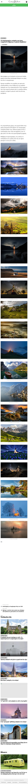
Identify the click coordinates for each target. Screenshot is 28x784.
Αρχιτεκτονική (4, 657)
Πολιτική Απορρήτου (23, 782)
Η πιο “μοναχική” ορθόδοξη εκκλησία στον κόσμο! (13, 722)
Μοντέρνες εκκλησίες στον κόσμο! (9, 680)
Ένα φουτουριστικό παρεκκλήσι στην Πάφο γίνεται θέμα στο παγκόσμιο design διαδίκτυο (14, 743)
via (1, 542)
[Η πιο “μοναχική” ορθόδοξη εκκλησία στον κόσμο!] (14, 711)
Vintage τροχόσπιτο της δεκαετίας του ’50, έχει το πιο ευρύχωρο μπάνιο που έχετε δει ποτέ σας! (14, 773)
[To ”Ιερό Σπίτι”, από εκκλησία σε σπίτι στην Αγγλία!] (14, 690)
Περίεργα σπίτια (4, 635)
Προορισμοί (3, 720)
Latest (14, 5)
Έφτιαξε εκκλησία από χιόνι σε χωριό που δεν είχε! (14, 659)
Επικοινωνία (3, 782)
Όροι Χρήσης (14, 782)
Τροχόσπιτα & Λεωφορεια (5, 770)
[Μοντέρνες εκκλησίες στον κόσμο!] (14, 669)
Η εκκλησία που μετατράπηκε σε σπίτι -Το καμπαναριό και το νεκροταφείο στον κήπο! (12, 638)
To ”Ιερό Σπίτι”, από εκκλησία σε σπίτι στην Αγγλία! (14, 701)
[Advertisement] (14, 21)
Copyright (9, 782)
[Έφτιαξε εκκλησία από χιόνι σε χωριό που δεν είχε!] (14, 648)
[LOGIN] (26, 1)
